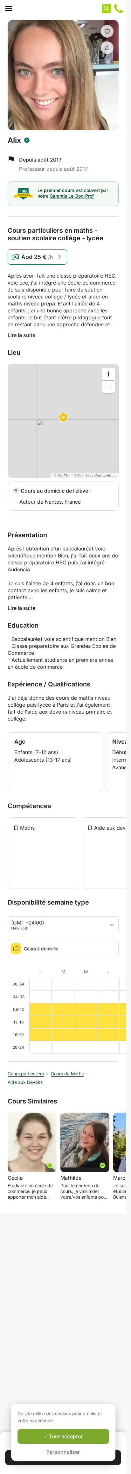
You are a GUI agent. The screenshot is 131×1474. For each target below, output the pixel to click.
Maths (27, 828)
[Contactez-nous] (118, 8)
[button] (107, 31)
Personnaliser (63, 1452)
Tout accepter (65, 1436)
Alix (14, 140)
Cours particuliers (26, 1073)
